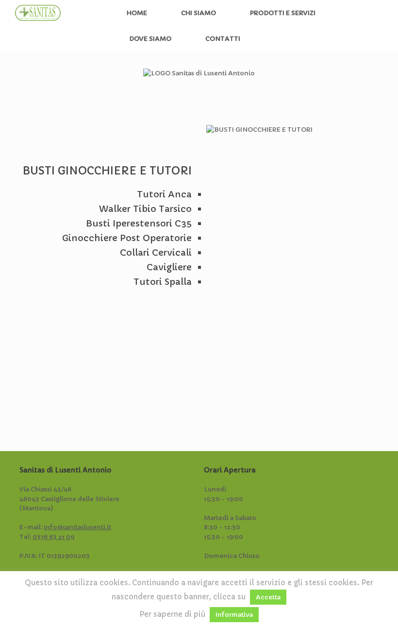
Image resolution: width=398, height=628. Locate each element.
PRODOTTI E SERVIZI (282, 13)
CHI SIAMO (198, 13)
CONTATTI (222, 39)
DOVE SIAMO (150, 39)
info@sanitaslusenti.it (77, 527)
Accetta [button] (268, 597)
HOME (137, 13)
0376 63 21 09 (53, 537)
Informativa (234, 615)
